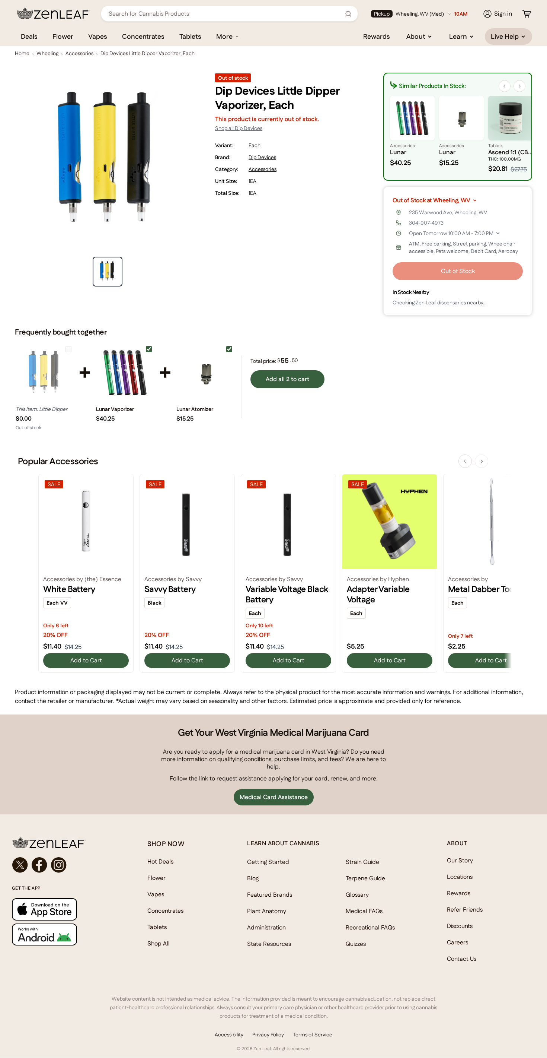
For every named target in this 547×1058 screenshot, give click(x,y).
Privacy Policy (268, 1034)
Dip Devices (262, 157)
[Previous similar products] (505, 86)
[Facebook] (39, 865)
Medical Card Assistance (274, 797)
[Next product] (481, 461)
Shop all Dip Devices (238, 128)
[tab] (107, 271)
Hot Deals (160, 861)
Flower (62, 36)
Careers (457, 942)
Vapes (97, 36)
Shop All (158, 943)
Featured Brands (269, 894)
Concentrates (143, 36)
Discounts (460, 926)
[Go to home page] (65, 842)
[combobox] (225, 13)
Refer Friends (465, 909)
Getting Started (268, 862)
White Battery (69, 589)
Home (22, 53)
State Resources (269, 944)
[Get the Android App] (65, 934)
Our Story (460, 860)
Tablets (190, 36)
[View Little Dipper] (44, 372)
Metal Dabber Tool (482, 589)
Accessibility (229, 1034)
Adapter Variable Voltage (378, 594)
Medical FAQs (364, 911)
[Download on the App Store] (65, 909)
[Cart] (526, 13)
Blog (253, 878)
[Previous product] (465, 461)
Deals (29, 36)
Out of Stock (458, 271)
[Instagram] (59, 865)
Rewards (376, 36)
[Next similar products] (519, 86)
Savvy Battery (170, 589)
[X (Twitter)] (20, 865)
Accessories (79, 53)
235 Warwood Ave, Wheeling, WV (448, 212)
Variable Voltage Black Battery (287, 594)
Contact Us (461, 958)
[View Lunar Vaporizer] (125, 372)
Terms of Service (312, 1034)
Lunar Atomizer (194, 409)
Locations (460, 876)
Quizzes (356, 944)
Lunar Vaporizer (115, 409)
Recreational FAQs (370, 927)
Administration (266, 927)
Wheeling (47, 53)
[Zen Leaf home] (53, 13)
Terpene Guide (365, 878)
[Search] (348, 13)
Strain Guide (362, 862)
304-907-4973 (426, 223)
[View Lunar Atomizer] (205, 372)
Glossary (357, 894)
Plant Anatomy (266, 911)
